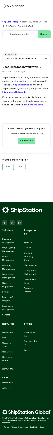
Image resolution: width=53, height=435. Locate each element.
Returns (5, 292)
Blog (4, 337)
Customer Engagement (8, 285)
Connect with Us (30, 343)
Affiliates (6, 388)
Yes (8, 166)
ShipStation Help (10, 22)
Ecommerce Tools (29, 281)
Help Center (7, 352)
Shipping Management (8, 241)
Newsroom (7, 332)
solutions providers (33, 105)
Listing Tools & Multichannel (31, 272)
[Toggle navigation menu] (49, 6)
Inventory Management (8, 267)
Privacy (14, 427)
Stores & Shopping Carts (28, 256)
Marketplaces (30, 265)
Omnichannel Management (8, 250)
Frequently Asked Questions (35, 22)
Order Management (8, 258)
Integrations (30, 232)
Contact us (26, 140)
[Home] (13, 6)
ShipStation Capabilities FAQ (19, 26)
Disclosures (23, 427)
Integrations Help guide (14, 92)
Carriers (27, 247)
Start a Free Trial (29, 334)
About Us (7, 368)
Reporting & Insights (7, 299)
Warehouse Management (8, 276)
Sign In (27, 350)
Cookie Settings (37, 427)
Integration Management (8, 308)
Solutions (7, 230)
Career (5, 377)
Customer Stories (7, 345)
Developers (7, 382)
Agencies (28, 242)
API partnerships (21, 85)
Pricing (28, 323)
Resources (8, 323)
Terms (6, 427)
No (20, 166)
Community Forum (8, 359)
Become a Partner (28, 290)
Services (6, 315)
